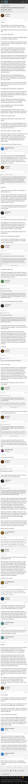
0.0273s (18, 781)
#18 (26, 627)
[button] (26, 782)
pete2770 (4, 11)
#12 (26, 466)
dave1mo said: (5, 358)
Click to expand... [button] (14, 265)
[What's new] (26, 1)
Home (20, 777)
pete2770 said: (5, 288)
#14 (26, 537)
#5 (26, 251)
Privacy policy (12, 777)
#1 (26, 20)
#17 (26, 603)
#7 (26, 310)
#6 (26, 285)
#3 (26, 171)
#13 (26, 485)
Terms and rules (4, 777)
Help (17, 777)
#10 (26, 421)
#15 (26, 554)
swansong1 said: (5, 253)
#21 (26, 733)
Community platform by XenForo (12, 779)
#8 (26, 355)
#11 (26, 454)
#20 (26, 692)
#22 (26, 758)
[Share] (25, 20)
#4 (26, 217)
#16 (26, 587)
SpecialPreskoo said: (6, 469)
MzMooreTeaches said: (6, 174)
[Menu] (2, 2)
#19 (26, 642)
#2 (26, 153)
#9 (26, 392)
